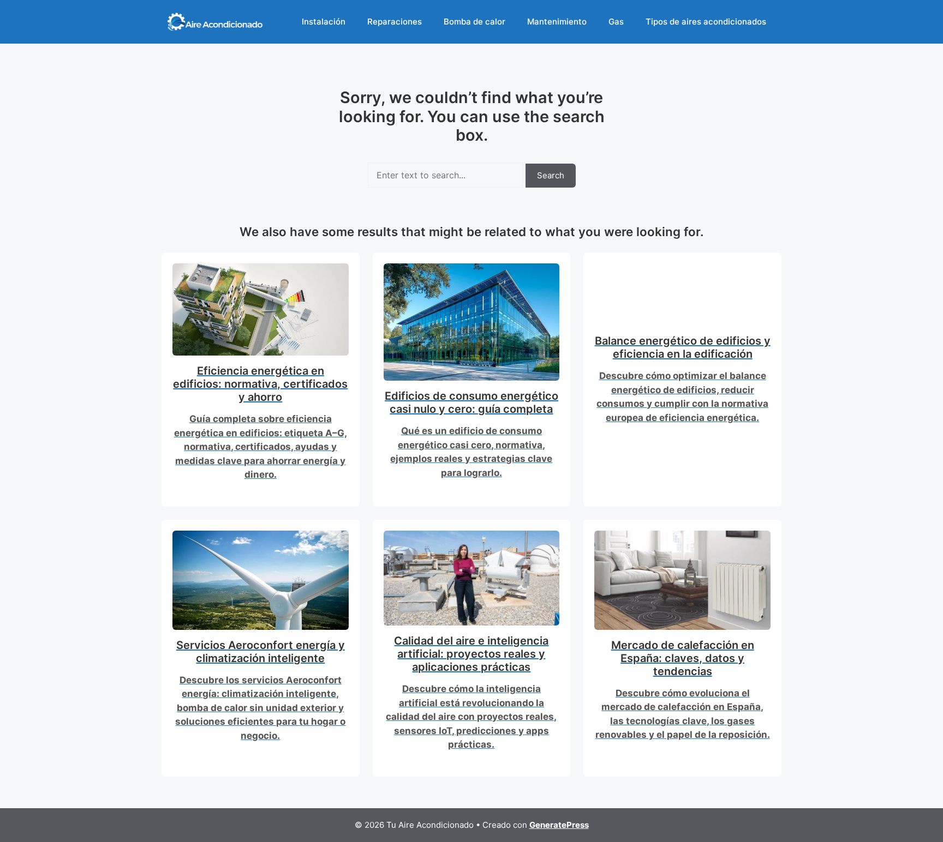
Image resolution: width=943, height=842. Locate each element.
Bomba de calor (474, 21)
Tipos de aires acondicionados (706, 21)
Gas (616, 21)
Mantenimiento (557, 21)
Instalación (323, 21)
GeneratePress (559, 825)
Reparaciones (394, 21)
